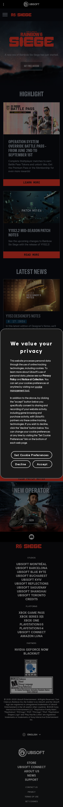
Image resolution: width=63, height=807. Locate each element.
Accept (42, 464)
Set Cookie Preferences (31, 455)
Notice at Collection (33, 379)
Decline (20, 464)
